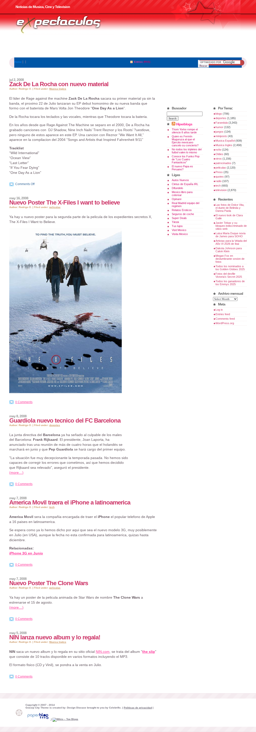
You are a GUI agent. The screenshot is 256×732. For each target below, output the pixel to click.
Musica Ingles (57, 88)
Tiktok (175, 222)
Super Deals (179, 218)
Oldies (219, 154)
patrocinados (223, 163)
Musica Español (225, 140)
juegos (220, 131)
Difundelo (177, 188)
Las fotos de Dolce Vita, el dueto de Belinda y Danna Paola (230, 207)
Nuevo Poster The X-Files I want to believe (64, 202)
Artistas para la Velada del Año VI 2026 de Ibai (231, 242)
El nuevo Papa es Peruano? (182, 168)
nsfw (218, 149)
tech (51, 507)
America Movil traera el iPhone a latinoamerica (69, 502)
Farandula (222, 122)
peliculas (54, 207)
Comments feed (225, 318)
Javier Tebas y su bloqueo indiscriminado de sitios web (231, 225)
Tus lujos (177, 226)
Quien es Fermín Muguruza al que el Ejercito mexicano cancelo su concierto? (185, 141)
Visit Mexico (179, 230)
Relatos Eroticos (182, 210)
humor (219, 127)
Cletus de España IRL (185, 184)
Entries (138, 61)
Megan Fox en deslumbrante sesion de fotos (230, 258)
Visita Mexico (180, 234)
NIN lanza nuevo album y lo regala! (54, 637)
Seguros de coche (183, 214)
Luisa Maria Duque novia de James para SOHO (231, 235)
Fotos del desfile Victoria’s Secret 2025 (229, 275)
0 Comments (23, 402)
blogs (219, 113)
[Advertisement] (128, 46)
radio (219, 181)
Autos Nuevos (180, 180)
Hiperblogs (184, 124)
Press (219, 172)
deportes (54, 425)
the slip (148, 652)
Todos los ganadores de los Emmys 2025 (230, 283)
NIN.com (103, 652)
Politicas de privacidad (138, 707)
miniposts (221, 136)
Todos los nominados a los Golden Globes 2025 (230, 268)
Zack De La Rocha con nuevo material (58, 84)
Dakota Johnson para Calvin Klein (229, 250)
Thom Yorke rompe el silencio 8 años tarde (185, 131)
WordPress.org (225, 323)
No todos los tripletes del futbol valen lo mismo (187, 151)
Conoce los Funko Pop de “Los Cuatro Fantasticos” (186, 159)
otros (219, 158)
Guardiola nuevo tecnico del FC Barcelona (64, 420)
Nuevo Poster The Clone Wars (48, 583)
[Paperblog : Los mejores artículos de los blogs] (38, 719)
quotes (220, 176)
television (221, 190)
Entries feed (223, 314)
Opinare (177, 199)
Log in (219, 309)
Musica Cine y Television (65, 24)
